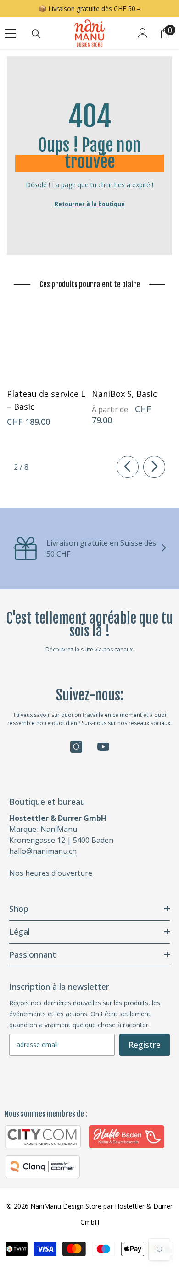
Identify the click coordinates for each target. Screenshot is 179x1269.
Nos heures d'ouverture (50, 873)
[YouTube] (103, 747)
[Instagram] (76, 747)
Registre (145, 1044)
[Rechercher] (36, 33)
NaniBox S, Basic (124, 393)
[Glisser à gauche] (128, 467)
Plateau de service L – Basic (46, 400)
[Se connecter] (143, 33)
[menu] (10, 33)
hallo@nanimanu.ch (43, 851)
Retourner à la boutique (90, 204)
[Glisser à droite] (154, 467)
